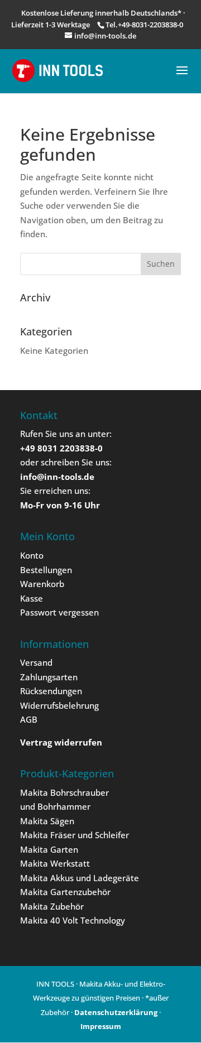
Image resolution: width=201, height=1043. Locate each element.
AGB (28, 719)
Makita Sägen (47, 820)
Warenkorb (42, 583)
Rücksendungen (51, 690)
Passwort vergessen (59, 612)
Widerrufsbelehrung (59, 705)
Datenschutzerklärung (115, 1012)
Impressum (100, 1026)
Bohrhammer (63, 806)
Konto (32, 555)
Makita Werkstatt (55, 863)
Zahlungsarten (49, 676)
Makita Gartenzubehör (65, 891)
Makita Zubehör (52, 906)
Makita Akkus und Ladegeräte (79, 877)
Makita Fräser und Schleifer (74, 834)
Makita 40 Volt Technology (72, 920)
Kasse (31, 598)
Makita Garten (49, 849)
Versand (36, 662)
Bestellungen (46, 569)
